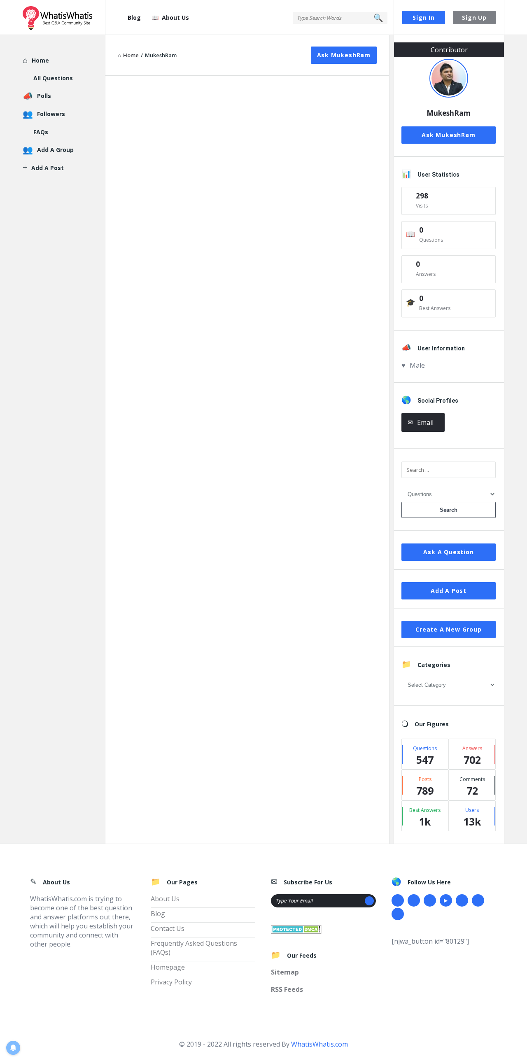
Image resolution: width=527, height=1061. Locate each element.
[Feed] (398, 914)
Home (40, 60)
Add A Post (448, 591)
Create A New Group (448, 629)
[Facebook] (398, 900)
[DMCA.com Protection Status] (296, 928)
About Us (175, 17)
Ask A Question (448, 552)
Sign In (424, 17)
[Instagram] (462, 900)
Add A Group (55, 150)
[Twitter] (414, 900)
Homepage (168, 967)
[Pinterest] (478, 900)
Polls (44, 96)
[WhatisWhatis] (64, 17)
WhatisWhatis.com (319, 1044)
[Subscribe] (369, 900)
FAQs (40, 132)
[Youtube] (446, 900)
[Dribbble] (430, 900)
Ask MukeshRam (344, 55)
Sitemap (285, 972)
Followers (51, 114)
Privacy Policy (171, 981)
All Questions (53, 78)
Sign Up (474, 17)
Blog (134, 17)
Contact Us (167, 928)
